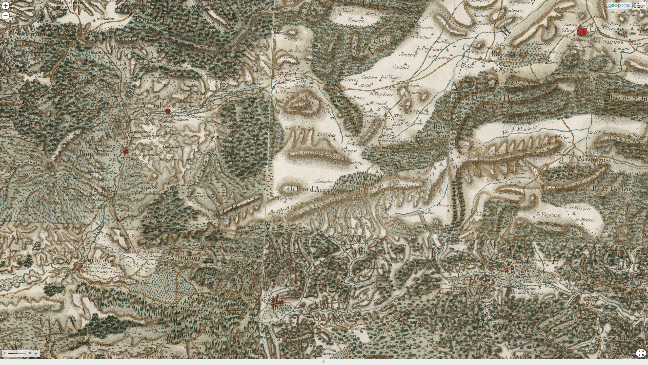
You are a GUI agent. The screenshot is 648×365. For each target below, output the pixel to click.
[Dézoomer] (5, 16)
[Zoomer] (5, 5)
